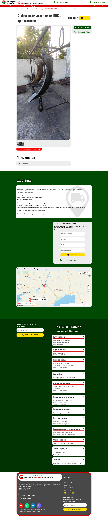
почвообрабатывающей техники (33, 3)
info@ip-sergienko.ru (26, 498)
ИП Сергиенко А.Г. (15, 1)
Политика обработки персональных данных (29, 512)
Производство (15, 3)
